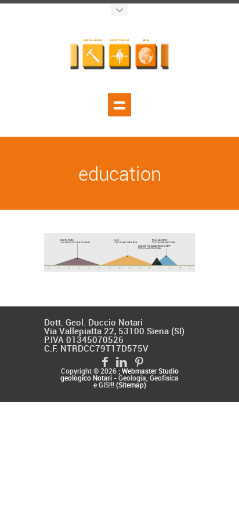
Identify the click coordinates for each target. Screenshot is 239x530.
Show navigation (119, 104)
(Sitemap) (131, 385)
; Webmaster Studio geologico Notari (119, 375)
